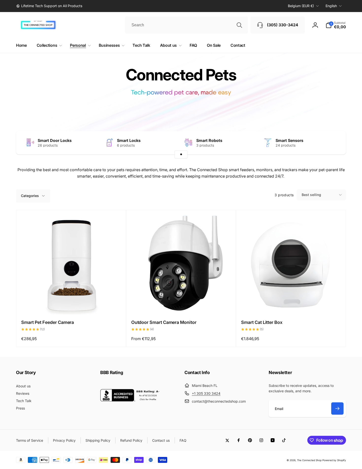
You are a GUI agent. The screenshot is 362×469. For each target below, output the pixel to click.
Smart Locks (129, 140)
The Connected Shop (309, 460)
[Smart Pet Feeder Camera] (71, 305)
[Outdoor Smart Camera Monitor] (181, 305)
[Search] (239, 25)
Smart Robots (209, 140)
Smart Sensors (289, 140)
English (331, 6)
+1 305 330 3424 (206, 393)
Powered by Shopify (334, 460)
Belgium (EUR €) (301, 6)
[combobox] (186, 25)
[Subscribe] (337, 408)
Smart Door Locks (55, 140)
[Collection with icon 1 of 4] (181, 154)
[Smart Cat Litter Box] (291, 305)
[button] (336, 25)
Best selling (311, 195)
